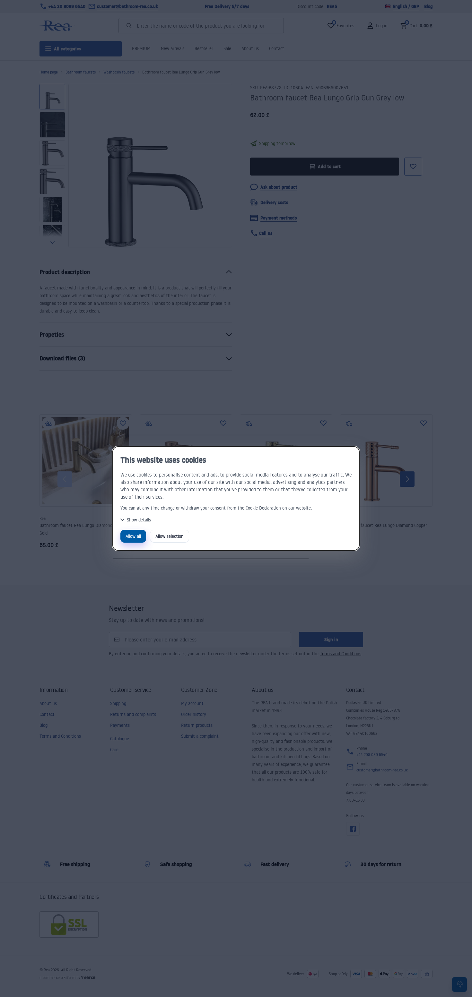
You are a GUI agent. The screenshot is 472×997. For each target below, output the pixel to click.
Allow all (133, 536)
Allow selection (169, 536)
